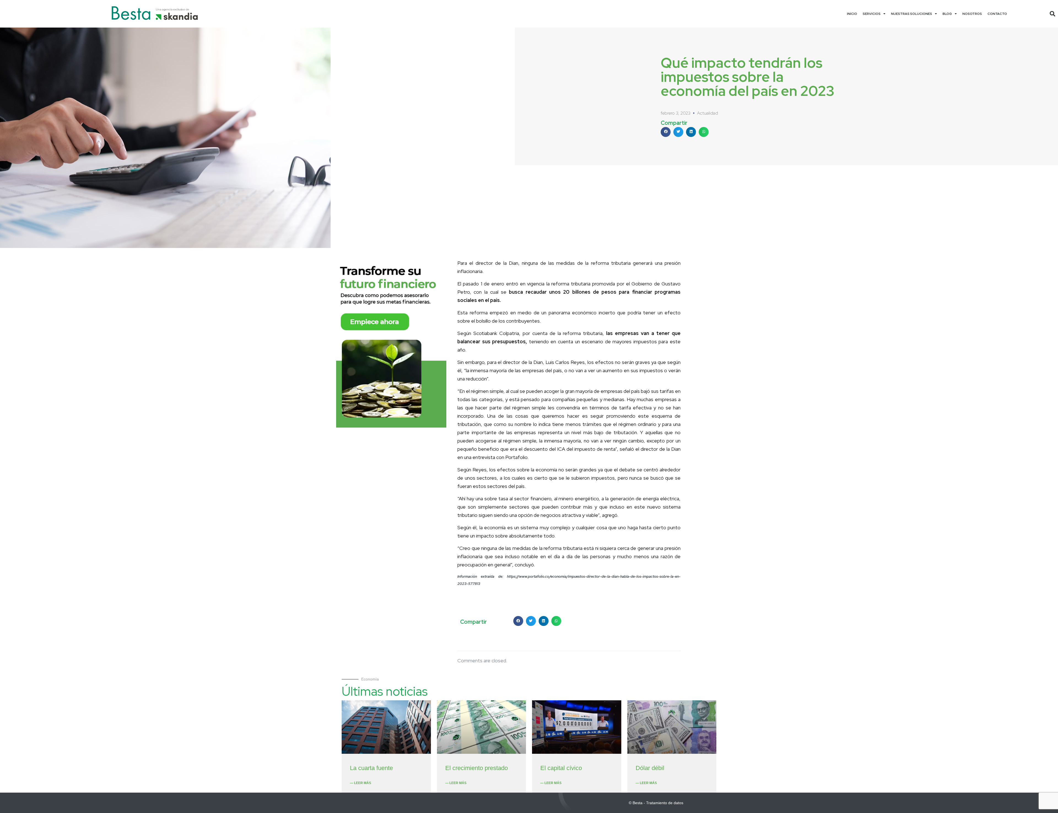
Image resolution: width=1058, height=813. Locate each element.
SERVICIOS (872, 14)
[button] (1052, 13)
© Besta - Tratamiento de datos (656, 803)
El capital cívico (561, 768)
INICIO (852, 14)
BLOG (947, 14)
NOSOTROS (972, 14)
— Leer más (360, 783)
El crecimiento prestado (476, 768)
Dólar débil (650, 768)
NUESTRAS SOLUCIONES (911, 14)
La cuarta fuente (371, 768)
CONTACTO (997, 14)
